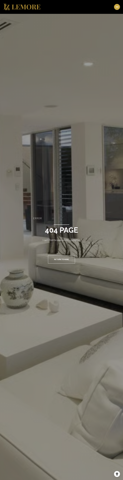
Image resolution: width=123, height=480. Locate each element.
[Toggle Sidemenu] (117, 7)
